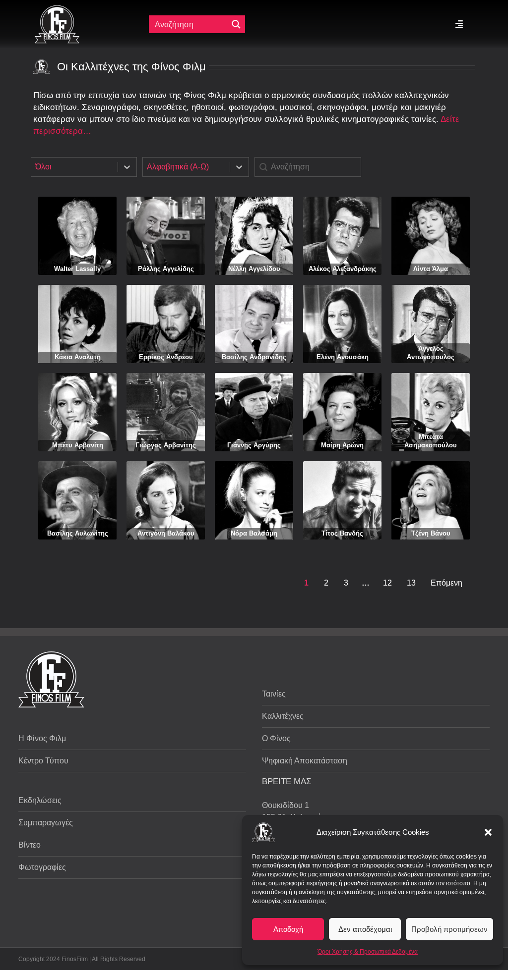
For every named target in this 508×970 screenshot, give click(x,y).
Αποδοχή (288, 929)
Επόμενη (446, 583)
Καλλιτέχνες (283, 716)
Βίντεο (29, 845)
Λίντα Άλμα (430, 268)
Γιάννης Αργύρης (254, 445)
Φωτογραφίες (42, 867)
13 (411, 583)
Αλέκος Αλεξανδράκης (343, 268)
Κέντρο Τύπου (43, 760)
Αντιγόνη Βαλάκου (165, 533)
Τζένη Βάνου (430, 533)
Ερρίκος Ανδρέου (166, 357)
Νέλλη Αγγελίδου (254, 268)
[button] (488, 832)
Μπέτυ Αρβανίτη (77, 445)
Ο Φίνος (276, 738)
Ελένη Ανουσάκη (343, 357)
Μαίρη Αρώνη (342, 445)
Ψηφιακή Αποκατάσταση (304, 760)
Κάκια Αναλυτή (78, 357)
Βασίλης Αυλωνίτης (77, 533)
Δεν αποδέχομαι (365, 929)
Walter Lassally (77, 268)
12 (387, 583)
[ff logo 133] (57, 9)
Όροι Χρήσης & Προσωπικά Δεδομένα (368, 951)
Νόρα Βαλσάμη (254, 533)
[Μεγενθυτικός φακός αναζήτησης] (236, 24)
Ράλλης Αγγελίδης (166, 268)
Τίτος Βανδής (342, 533)
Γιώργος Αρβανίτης (165, 445)
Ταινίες (274, 694)
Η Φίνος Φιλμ (42, 738)
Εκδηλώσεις (40, 800)
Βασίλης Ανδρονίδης (254, 357)
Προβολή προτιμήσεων (449, 929)
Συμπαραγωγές (45, 822)
